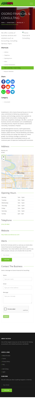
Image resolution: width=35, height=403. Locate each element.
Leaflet (13, 188)
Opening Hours (8, 58)
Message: (5, 292)
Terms (4, 358)
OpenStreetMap (25, 188)
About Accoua (6, 355)
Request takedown (9, 71)
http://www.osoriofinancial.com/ (10, 234)
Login (3, 372)
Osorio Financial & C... (18, 175)
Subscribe (6, 259)
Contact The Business (9, 64)
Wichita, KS (20, 22)
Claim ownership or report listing (12, 68)
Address (6, 52)
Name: (5, 275)
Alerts (5, 61)
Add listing (5, 369)
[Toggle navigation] (31, 4)
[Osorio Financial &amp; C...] (18, 172)
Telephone (7, 55)
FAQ (3, 364)
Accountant (7, 102)
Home (3, 22)
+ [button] (3, 157)
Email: (5, 284)
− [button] (3, 159)
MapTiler (18, 188)
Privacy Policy (6, 361)
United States (11, 22)
